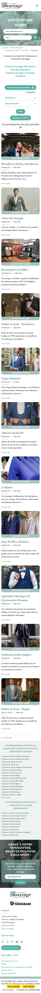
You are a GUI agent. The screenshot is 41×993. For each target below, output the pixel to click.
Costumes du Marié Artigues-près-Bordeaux (16, 767)
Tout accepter (14, 986)
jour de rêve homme (15, 541)
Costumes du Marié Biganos (11, 783)
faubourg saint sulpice (16, 654)
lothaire (7, 487)
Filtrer (20, 111)
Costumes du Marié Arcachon (11, 762)
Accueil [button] (5, 47)
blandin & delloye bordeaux (19, 164)
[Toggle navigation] (37, 6)
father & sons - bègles (15, 709)
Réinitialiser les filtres (21, 118)
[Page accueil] (12, 5)
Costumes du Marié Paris (10, 829)
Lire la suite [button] (5, 183)
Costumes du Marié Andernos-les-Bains (15, 759)
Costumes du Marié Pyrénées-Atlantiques (15, 832)
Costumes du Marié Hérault (11, 821)
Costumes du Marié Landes (10, 824)
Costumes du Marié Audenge (11, 770)
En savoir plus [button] (6, 737)
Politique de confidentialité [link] (28, 990)
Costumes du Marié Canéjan (11, 794)
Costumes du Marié (12, 50)
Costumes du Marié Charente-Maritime (15, 813)
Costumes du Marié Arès (10, 764)
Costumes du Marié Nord (10, 827)
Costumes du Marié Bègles (10, 775)
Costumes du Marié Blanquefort (12, 786)
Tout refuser (28, 986)
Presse (3, 964)
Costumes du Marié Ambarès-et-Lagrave (15, 756)
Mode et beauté (17, 47)
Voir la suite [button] (5, 797)
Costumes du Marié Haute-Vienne (13, 818)
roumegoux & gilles (14, 269)
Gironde (25, 50)
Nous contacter (7, 928)
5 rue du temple (12, 218)
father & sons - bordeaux (18, 324)
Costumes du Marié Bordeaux (11, 789)
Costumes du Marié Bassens (11, 772)
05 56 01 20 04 (7, 925)
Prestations (10, 97)
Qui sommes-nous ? (9, 961)
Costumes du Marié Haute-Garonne (14, 816)
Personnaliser (8, 990)
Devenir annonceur (11, 947)
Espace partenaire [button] (9, 973)
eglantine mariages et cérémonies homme (15, 598)
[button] (20, 146)
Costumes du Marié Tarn (10, 835)
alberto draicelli (12, 433)
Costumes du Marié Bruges (10, 792)
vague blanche (10, 378)
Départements (12, 103)
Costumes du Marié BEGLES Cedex (13, 778)
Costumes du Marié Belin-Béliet (12, 781)
